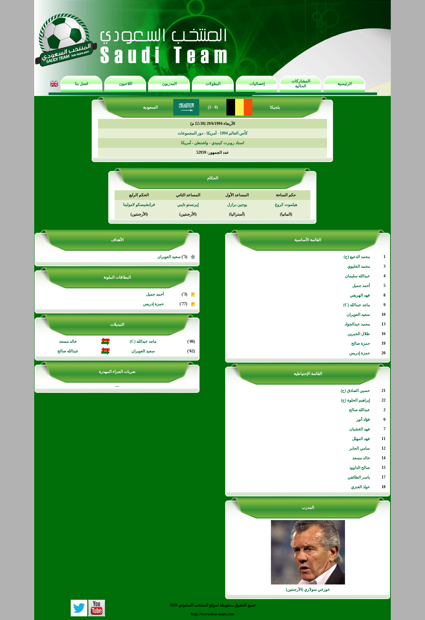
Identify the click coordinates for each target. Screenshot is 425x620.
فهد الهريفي (360, 295)
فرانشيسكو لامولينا (139, 204)
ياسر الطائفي (359, 477)
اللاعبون (125, 83)
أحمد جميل (361, 285)
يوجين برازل (237, 204)
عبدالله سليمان (357, 276)
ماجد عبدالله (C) (356, 305)
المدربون (169, 83)
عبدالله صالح (359, 409)
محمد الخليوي (358, 266)
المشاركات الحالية (301, 83)
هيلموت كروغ (286, 204)
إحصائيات (257, 83)
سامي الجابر (359, 448)
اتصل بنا (81, 83)
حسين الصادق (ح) (355, 390)
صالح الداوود (359, 467)
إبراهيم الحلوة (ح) (355, 400)
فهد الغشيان (359, 429)
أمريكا (186, 142)
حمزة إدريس (359, 353)
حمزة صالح (360, 343)
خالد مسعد (361, 458)
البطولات (213, 83)
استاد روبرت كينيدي (228, 142)
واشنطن (201, 142)
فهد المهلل (361, 438)
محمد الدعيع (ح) (357, 256)
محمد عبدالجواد (357, 324)
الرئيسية (345, 83)
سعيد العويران (358, 314)
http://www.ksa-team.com (212, 614)
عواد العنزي (360, 487)
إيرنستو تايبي (188, 204)
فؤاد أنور (363, 419)
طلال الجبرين (359, 333)
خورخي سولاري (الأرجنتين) (308, 589)
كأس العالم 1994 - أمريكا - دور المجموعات (213, 133)
